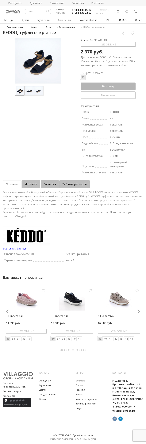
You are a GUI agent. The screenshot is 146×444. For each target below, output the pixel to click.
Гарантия (50, 184)
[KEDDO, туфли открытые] (38, 60)
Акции (20, 212)
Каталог (34, 27)
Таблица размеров (74, 184)
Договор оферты (12, 391)
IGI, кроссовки (14, 316)
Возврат (80, 394)
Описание (12, 184)
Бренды (8, 20)
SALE (108, 20)
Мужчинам (43, 20)
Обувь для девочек (67, 27)
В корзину (108, 86)
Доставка (31, 184)
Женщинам (64, 20)
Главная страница (15, 27)
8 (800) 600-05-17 (81, 10)
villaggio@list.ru (123, 410)
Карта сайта (9, 395)
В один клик (108, 95)
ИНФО (123, 20)
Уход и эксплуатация (87, 399)
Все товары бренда (14, 248)
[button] (61, 350)
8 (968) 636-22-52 (81, 12)
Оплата (79, 385)
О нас (138, 20)
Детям (25, 20)
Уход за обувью (88, 20)
